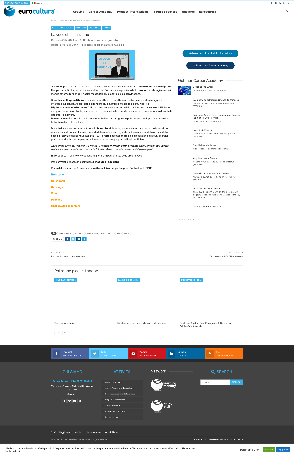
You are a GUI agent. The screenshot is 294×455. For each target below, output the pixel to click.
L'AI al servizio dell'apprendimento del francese (216, 100)
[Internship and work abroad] (184, 192)
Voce (118, 233)
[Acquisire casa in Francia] (184, 162)
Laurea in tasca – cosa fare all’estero (211, 173)
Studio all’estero (165, 11)
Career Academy (100, 11)
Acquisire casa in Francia (205, 158)
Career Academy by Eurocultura (119, 388)
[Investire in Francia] (184, 134)
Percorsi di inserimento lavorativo (120, 394)
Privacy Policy (200, 439)
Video (54, 193)
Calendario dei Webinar (63, 28)
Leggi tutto (283, 450)
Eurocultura (207, 11)
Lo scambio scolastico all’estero (68, 256)
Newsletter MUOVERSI (115, 411)
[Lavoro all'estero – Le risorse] (184, 210)
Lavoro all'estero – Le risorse (207, 206)
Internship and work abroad (206, 188)
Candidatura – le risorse (204, 145)
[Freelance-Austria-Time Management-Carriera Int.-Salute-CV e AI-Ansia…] (184, 119)
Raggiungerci (65, 432)
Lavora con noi (111, 417)
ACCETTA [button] (269, 450)
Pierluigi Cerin (92, 233)
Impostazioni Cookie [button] (250, 449)
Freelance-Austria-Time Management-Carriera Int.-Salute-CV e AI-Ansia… (216, 116)
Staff (53, 432)
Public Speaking (107, 233)
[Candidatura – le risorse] (184, 149)
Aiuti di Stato (111, 432)
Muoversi (188, 11)
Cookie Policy (213, 439)
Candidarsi (81, 28)
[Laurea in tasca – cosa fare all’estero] (184, 177)
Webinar (127, 233)
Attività (78, 11)
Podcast (56, 199)
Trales (106, 28)
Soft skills (94, 28)
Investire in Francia (202, 130)
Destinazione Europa (203, 87)
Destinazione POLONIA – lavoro (226, 256)
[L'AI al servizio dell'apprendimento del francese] (184, 104)
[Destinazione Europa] (184, 90)
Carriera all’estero (113, 382)
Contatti (72, 394)
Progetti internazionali (133, 11)
